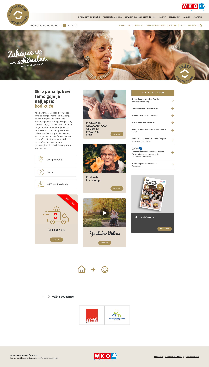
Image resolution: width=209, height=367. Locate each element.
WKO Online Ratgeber (156, 25)
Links (182, 25)
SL (68, 25)
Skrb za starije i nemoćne (89, 17)
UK (73, 25)
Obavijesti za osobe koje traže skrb (140, 17)
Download (164, 229)
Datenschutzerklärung (174, 356)
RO (56, 25)
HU (48, 25)
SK (40, 25)
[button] (44, 297)
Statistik (197, 17)
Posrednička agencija (112, 17)
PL (60, 25)
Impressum (158, 356)
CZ (44, 25)
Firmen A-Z (139, 25)
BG (52, 25)
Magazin (186, 17)
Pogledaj (104, 243)
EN (36, 25)
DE (32, 25)
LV (76, 25)
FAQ (129, 25)
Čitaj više (117, 134)
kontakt (162, 17)
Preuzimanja (174, 17)
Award (121, 25)
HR (64, 25)
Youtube (173, 25)
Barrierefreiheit (192, 356)
